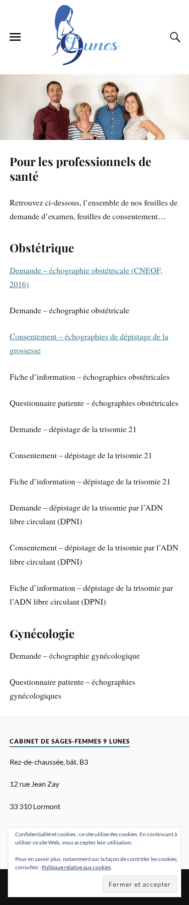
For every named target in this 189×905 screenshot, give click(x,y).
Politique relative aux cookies (76, 867)
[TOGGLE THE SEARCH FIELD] (173, 37)
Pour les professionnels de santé (80, 168)
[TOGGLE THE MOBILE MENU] (15, 37)
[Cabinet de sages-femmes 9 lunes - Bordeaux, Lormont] (94, 60)
